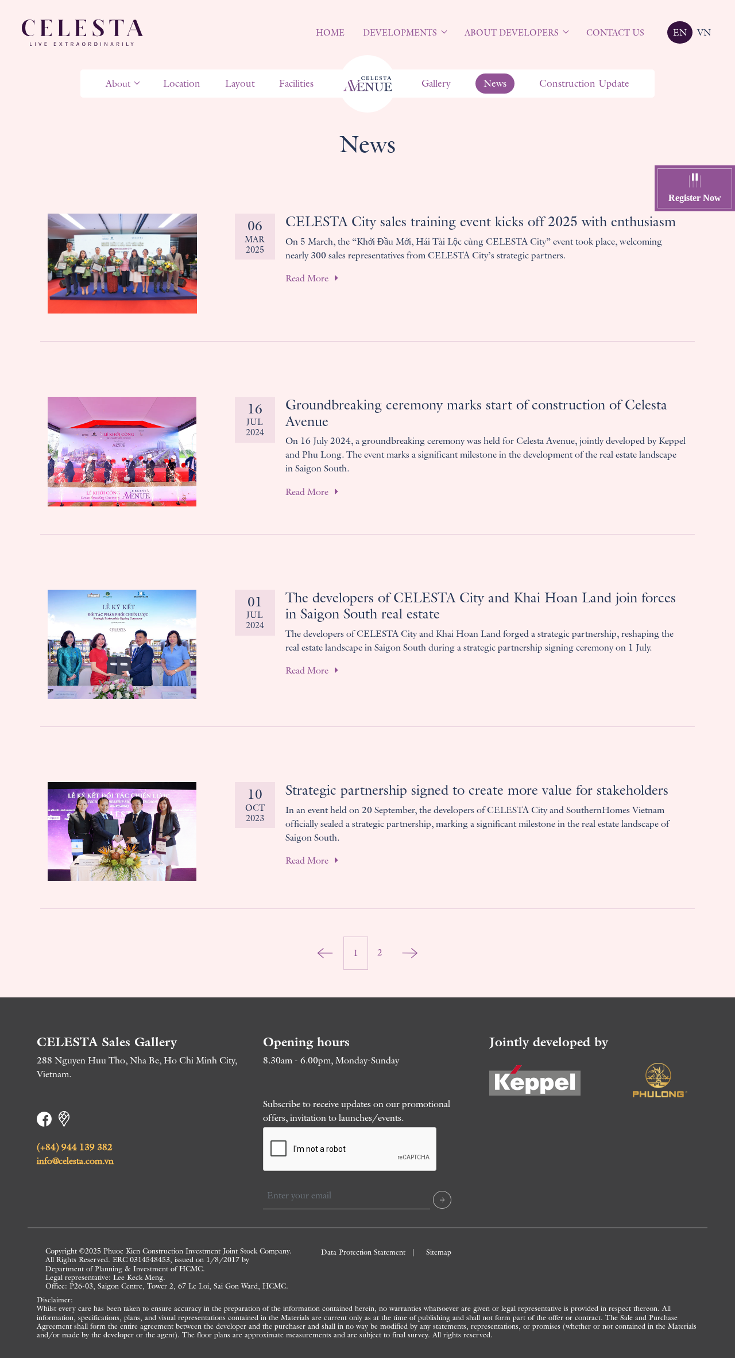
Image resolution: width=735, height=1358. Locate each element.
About (118, 83)
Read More (308, 278)
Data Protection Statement (363, 1252)
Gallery (436, 83)
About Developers (512, 33)
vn (704, 32)
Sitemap (438, 1252)
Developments (400, 33)
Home (330, 33)
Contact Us (615, 33)
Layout (240, 83)
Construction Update (584, 83)
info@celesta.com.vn (75, 1160)
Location (181, 83)
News (494, 83)
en (680, 32)
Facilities (296, 83)
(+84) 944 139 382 (75, 1147)
